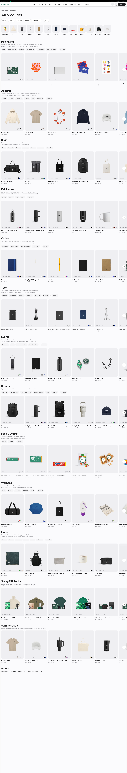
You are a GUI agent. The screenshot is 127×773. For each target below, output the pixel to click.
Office (54, 4)
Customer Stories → (33, 671)
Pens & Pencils (14, 246)
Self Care (17, 490)
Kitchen (11, 540)
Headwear (40, 98)
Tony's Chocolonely (26, 392)
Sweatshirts (19, 98)
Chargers (4, 295)
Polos (33, 98)
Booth (12, 344)
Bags (50, 4)
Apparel (34, 4)
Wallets (33, 147)
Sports (4, 490)
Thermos (11, 197)
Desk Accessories (25, 246)
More (79, 4)
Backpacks (10, 147)
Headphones (13, 295)
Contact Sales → (5, 671)
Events (59, 4)
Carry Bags (40, 147)
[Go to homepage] (5, 4)
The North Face (14, 392)
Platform (108, 1)
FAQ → (41, 671)
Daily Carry (39, 540)
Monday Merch (4, 10)
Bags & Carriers (30, 49)
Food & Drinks (73, 4)
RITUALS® (25, 490)
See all (62, 49)
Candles (4, 540)
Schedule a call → (22, 671)
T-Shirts (4, 98)
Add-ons (21, 49)
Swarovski (4, 392)
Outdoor (10, 490)
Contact (124, 1)
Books (32, 540)
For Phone (45, 295)
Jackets (27, 98)
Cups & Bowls (40, 49)
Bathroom (18, 540)
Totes (3, 147)
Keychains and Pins (21, 344)
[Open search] (112, 4)
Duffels (18, 147)
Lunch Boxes (36, 246)
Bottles (4, 197)
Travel (32, 490)
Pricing (117, 1)
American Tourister (38, 392)
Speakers (21, 295)
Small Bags (25, 147)
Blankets (26, 540)
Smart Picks (37, 295)
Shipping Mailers (12, 49)
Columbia (54, 392)
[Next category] (124, 69)
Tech (46, 4)
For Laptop (29, 295)
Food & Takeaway (51, 49)
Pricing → (13, 671)
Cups (17, 197)
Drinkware (40, 4)
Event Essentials (33, 344)
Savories (11, 441)
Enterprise (112, 1)
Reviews (120, 1)
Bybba (47, 392)
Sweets (4, 441)
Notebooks (5, 246)
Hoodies (11, 98)
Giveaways (5, 344)
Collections (86, 4)
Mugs (22, 197)
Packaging (65, 4)
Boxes (3, 49)
